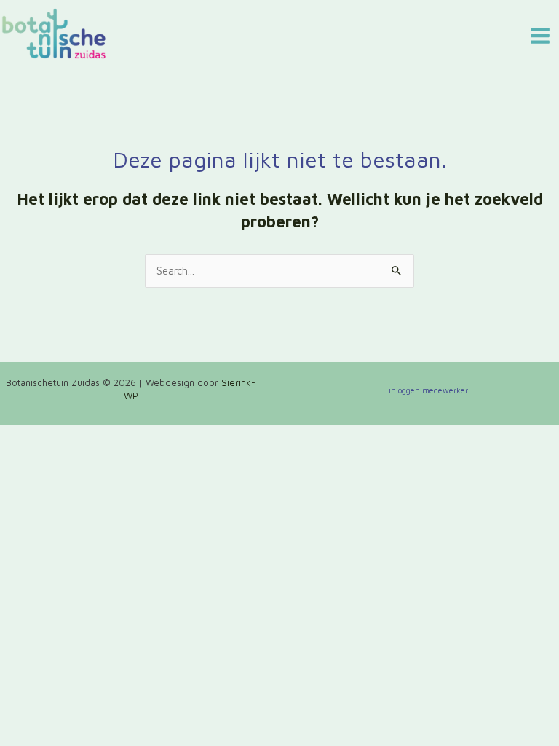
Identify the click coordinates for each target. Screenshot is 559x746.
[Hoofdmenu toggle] (540, 36)
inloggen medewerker (428, 390)
